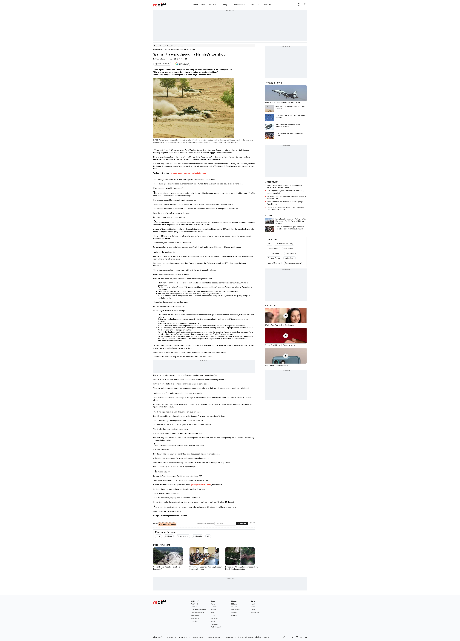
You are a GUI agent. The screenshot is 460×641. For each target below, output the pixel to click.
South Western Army (284, 244)
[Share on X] (288, 637)
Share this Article (164, 64)
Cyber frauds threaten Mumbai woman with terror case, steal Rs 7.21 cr (284, 186)
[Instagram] (297, 637)
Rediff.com (247, 637)
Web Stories (271, 305)
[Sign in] (305, 5)
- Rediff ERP (195, 621)
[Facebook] (293, 637)
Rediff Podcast (216, 627)
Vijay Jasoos (291, 253)
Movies (213, 610)
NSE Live (234, 607)
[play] (285, 315)
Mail (203, 5)
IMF (269, 244)
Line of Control (274, 263)
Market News (235, 610)
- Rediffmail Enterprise (198, 610)
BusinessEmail (239, 5)
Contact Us (229, 637)
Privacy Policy (182, 637)
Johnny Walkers (274, 253)
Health (253, 604)
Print (253, 523)
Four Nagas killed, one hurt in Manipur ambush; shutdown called (285, 192)
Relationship (255, 612)
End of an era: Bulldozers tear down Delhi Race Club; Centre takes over (285, 208)
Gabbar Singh (273, 249)
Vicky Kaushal (182, 536)
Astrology (214, 624)
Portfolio (234, 615)
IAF (208, 536)
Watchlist (234, 612)
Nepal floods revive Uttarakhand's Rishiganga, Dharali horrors (285, 203)
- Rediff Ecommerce (197, 612)
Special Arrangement (293, 263)
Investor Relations (214, 637)
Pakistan (168, 536)
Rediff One (194, 607)
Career (253, 610)
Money (224, 5)
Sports (213, 612)
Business (214, 607)
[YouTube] (301, 637)
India (158, 536)
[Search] (299, 5)
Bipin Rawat (288, 249)
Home (195, 5)
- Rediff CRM (195, 618)
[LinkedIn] (306, 637)
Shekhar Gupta (160, 59)
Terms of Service (197, 637)
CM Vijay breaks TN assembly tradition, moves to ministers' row (286, 197)
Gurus (251, 5)
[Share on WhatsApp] (284, 637)
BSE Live (234, 604)
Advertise (170, 637)
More (266, 5)
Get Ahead (214, 618)
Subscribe (242, 524)
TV (258, 5)
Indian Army (289, 258)
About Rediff (157, 637)
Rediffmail (194, 604)
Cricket (213, 615)
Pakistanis (197, 536)
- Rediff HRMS (195, 615)
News (211, 5)
